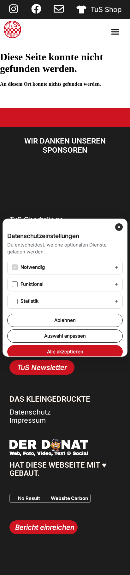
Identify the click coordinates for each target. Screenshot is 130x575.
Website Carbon (69, 498)
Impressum (27, 420)
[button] (115, 32)
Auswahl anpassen (65, 336)
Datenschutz (30, 412)
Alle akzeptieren (65, 352)
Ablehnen (65, 320)
